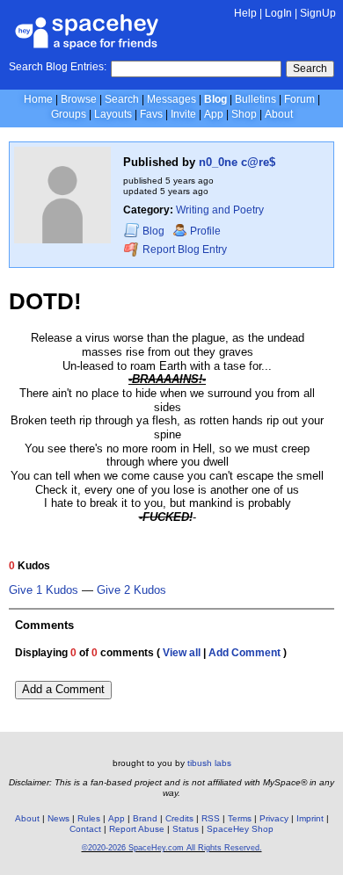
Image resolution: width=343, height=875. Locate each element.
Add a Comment (63, 689)
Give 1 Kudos (43, 590)
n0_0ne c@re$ (237, 162)
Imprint (310, 818)
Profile (205, 231)
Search (310, 68)
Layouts (113, 114)
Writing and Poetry (220, 210)
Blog (215, 99)
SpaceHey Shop (240, 829)
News (58, 818)
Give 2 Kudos (131, 590)
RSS (210, 818)
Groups (68, 114)
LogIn (278, 13)
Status (185, 829)
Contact (85, 829)
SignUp (318, 13)
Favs (151, 114)
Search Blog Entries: (57, 67)
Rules (88, 818)
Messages (171, 99)
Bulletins (255, 99)
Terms (240, 818)
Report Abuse (136, 829)
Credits (179, 818)
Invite (183, 114)
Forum (299, 99)
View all (182, 653)
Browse (79, 99)
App (213, 114)
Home (38, 99)
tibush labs (209, 763)
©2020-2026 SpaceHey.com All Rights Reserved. (172, 847)
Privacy (273, 818)
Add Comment (244, 653)
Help (245, 13)
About (279, 114)
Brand (145, 818)
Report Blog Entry (183, 250)
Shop (244, 114)
